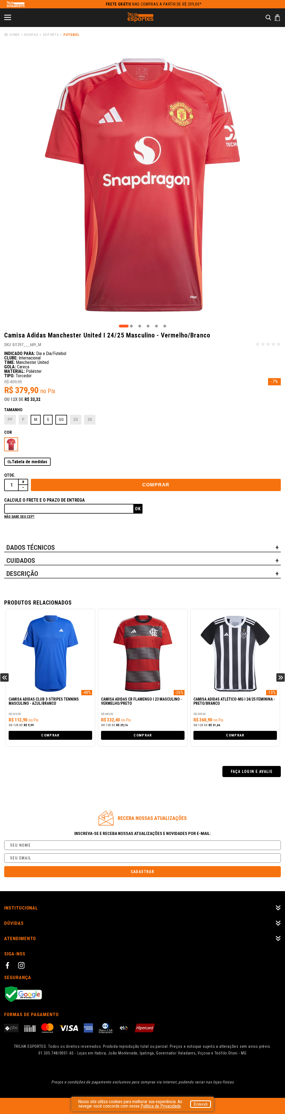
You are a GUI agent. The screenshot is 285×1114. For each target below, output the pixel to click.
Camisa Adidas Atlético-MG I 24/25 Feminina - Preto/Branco (234, 701)
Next (280, 677)
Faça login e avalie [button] (252, 771)
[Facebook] (8, 966)
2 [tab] (131, 326)
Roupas (31, 35)
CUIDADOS (20, 561)
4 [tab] (148, 326)
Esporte (51, 35)
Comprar (155, 484)
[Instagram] (22, 966)
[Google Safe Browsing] (142, 994)
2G (75, 419)
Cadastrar (142, 871)
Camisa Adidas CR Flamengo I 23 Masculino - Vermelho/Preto (141, 701)
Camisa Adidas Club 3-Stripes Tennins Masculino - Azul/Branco (44, 701)
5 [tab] (156, 326)
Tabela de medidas (29, 461)
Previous (4, 677)
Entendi (200, 1104)
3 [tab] (139, 326)
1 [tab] (124, 326)
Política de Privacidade (161, 1106)
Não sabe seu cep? (19, 516)
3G (89, 419)
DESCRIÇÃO (22, 574)
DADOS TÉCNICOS (30, 547)
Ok (138, 508)
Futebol (71, 35)
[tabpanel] (142, 185)
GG (61, 419)
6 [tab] (164, 326)
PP (10, 419)
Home (14, 35)
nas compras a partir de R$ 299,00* (154, 4)
